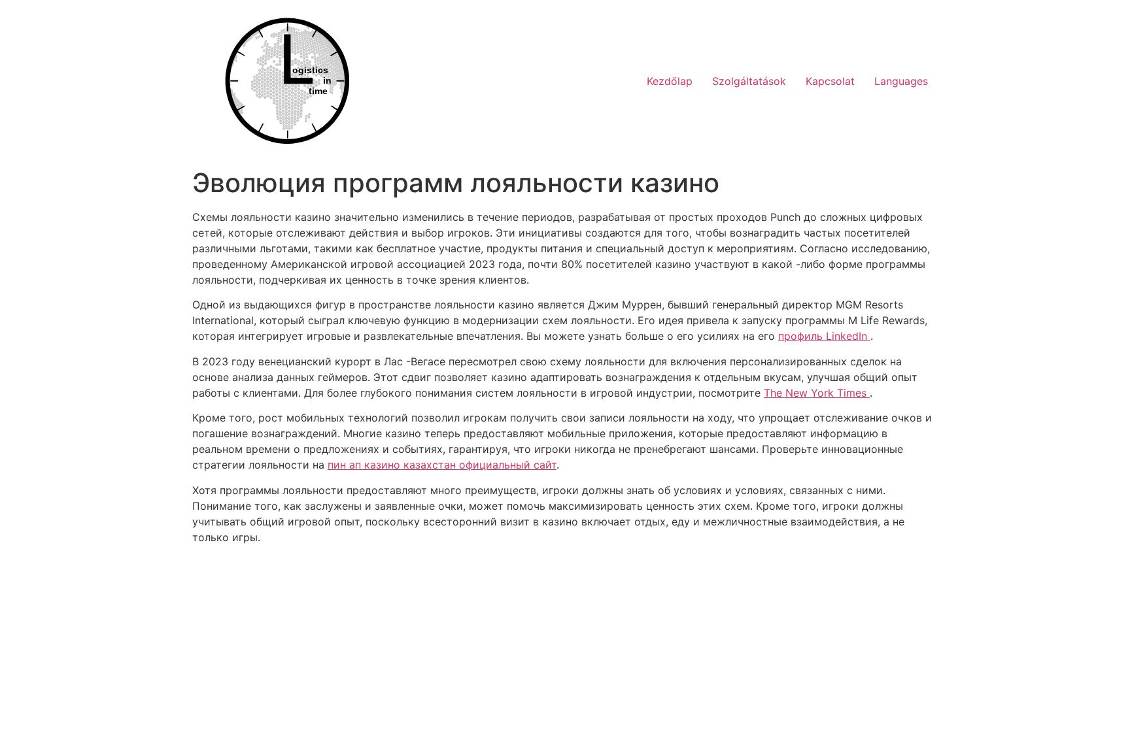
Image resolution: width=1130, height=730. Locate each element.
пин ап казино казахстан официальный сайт (442, 464)
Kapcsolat (830, 81)
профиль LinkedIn (824, 335)
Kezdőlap (670, 81)
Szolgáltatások (749, 81)
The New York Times (817, 392)
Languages (901, 81)
